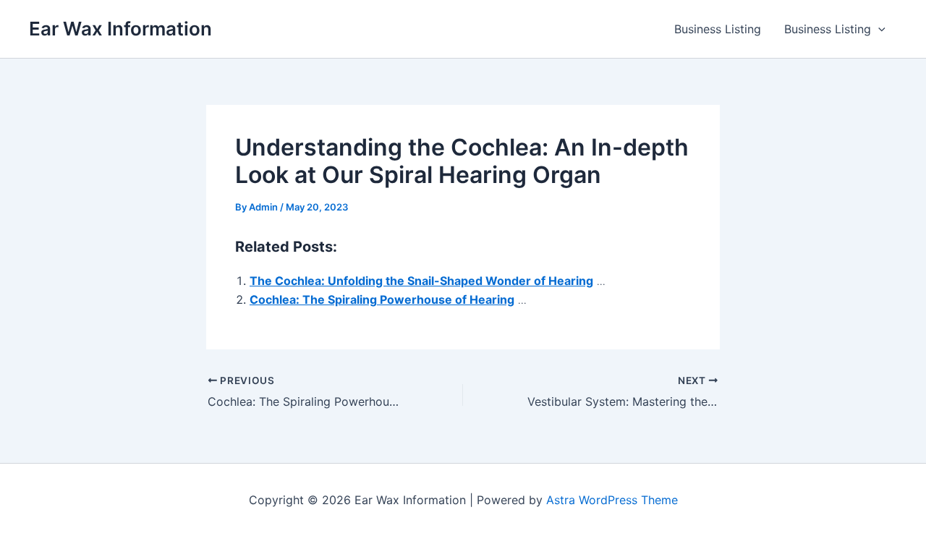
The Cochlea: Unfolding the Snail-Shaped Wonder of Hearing (421, 280)
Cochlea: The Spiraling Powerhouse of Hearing (382, 299)
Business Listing (717, 29)
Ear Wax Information (120, 28)
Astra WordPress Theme (612, 500)
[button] (878, 29)
